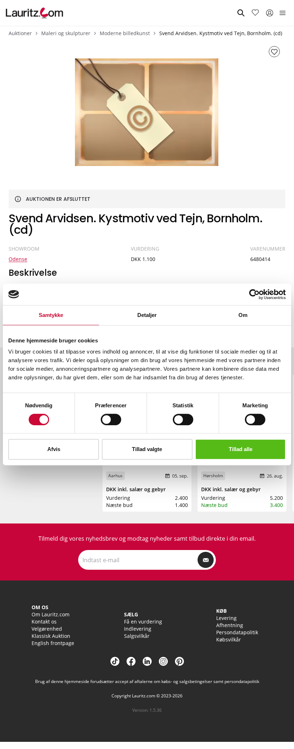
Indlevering (137, 628)
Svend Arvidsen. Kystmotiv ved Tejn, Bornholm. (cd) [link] (220, 33)
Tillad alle (240, 449)
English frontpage (53, 643)
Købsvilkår (228, 639)
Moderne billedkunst (125, 33)
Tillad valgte (147, 449)
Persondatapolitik (237, 632)
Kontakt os (44, 621)
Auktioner (20, 33)
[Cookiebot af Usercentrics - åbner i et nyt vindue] (254, 294)
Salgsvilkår (137, 635)
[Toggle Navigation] (282, 13)
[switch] (111, 419)
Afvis (53, 449)
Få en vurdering (143, 621)
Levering (226, 618)
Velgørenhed (47, 628)
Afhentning (229, 625)
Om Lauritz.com (51, 614)
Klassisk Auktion (51, 635)
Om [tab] (242, 315)
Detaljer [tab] (147, 315)
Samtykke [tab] (51, 315)
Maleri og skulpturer (65, 33)
